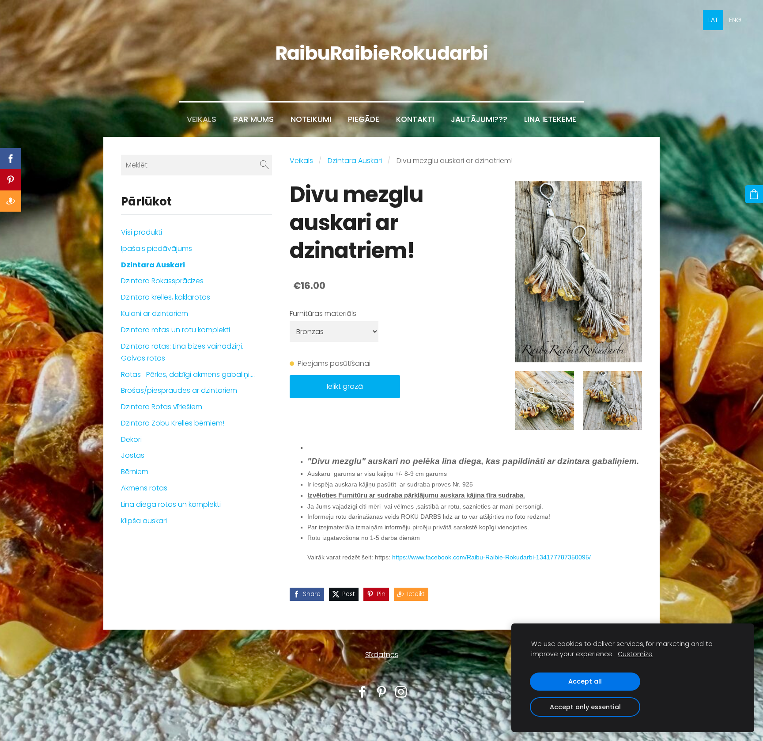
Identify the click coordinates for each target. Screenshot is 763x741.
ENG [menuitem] (735, 19)
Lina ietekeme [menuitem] (550, 119)
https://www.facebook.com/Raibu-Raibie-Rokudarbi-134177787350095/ (491, 557)
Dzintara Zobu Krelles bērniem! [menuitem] (172, 423)
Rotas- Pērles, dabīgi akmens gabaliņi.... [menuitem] (188, 374)
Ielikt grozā (345, 386)
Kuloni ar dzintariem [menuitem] (154, 313)
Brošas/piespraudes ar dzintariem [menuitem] (179, 390)
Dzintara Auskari (355, 161)
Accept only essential (585, 707)
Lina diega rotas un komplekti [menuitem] (171, 504)
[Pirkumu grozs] (754, 194)
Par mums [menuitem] (253, 119)
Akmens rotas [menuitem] (144, 488)
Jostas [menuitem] (132, 455)
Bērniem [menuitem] (134, 472)
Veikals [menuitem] (201, 119)
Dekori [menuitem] (131, 439)
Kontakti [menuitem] (415, 119)
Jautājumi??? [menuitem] (479, 119)
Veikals (301, 161)
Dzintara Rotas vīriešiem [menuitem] (161, 407)
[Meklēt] (264, 165)
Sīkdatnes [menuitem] (381, 655)
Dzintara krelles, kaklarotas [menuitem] (165, 297)
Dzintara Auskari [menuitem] (153, 265)
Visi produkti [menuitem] (141, 232)
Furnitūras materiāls (323, 313)
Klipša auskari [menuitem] (144, 521)
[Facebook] (362, 691)
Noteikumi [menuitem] (311, 119)
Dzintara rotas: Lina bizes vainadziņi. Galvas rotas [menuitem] (182, 352)
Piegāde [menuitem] (363, 119)
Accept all (585, 681)
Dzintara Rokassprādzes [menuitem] (162, 281)
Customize (635, 654)
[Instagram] (401, 691)
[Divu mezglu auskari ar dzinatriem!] (544, 400)
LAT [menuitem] (713, 19)
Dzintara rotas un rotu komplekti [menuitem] (175, 330)
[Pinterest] (381, 691)
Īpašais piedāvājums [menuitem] (156, 248)
